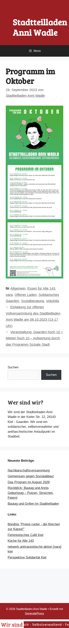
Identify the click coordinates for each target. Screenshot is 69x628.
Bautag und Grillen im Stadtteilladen (33, 503)
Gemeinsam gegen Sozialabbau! (31, 476)
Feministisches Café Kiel (25, 535)
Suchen (13, 367)
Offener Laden (26, 295)
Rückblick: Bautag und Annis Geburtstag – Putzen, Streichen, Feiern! (31, 493)
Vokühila (52, 301)
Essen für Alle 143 (41, 288)
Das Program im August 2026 (29, 482)
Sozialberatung (32, 301)
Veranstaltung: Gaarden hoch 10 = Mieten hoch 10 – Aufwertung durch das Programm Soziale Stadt (34, 338)
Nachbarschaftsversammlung (29, 470)
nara (9, 295)
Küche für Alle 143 (21, 541)
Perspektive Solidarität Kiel (27, 557)
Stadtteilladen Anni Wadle (40, 27)
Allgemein (17, 288)
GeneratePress (34, 613)
